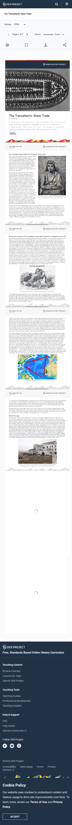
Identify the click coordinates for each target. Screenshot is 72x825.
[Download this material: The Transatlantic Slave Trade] (45, 45)
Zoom (38, 34)
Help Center (9, 725)
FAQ (5, 721)
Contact (7, 769)
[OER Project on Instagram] (19, 746)
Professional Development (17, 700)
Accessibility (9, 766)
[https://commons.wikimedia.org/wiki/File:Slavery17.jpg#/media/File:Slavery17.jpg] (23, 291)
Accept (15, 816)
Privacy (52, 766)
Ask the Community (13, 730)
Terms (40, 766)
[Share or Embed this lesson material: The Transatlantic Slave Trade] (65, 45)
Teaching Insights (12, 705)
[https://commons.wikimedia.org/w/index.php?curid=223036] (22, 464)
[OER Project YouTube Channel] (12, 746)
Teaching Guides (11, 696)
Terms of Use (39, 802)
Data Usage (26, 766)
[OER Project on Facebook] (5, 746)
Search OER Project (13, 680)
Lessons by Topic (12, 675)
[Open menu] (66, 4)
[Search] (55, 4)
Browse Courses (11, 671)
